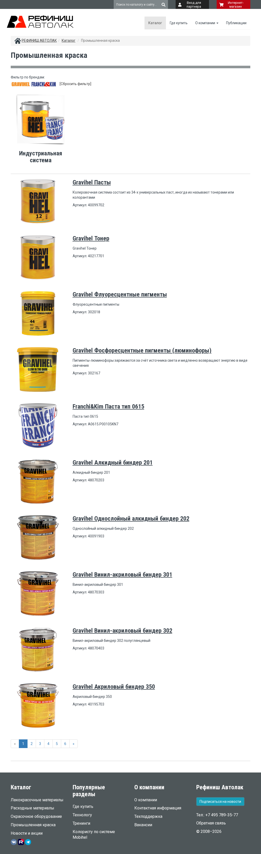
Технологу (82, 814)
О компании (205, 23)
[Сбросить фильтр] (75, 84)
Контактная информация (157, 808)
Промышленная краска (33, 824)
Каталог (155, 23)
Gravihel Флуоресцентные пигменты (120, 294)
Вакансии (143, 824)
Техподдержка (148, 816)
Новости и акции (27, 833)
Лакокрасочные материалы (37, 799)
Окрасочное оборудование (36, 816)
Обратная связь (211, 823)
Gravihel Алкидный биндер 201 (113, 462)
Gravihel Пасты (92, 182)
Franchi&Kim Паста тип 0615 (108, 406)
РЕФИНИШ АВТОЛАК (39, 40)
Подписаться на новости (220, 801)
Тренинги (81, 823)
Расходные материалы (32, 808)
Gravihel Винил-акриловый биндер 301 (122, 574)
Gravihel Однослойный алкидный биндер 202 (131, 518)
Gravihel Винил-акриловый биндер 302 (122, 630)
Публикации (236, 23)
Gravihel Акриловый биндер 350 (114, 686)
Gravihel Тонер (91, 238)
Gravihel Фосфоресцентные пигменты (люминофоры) (142, 350)
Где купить (179, 23)
